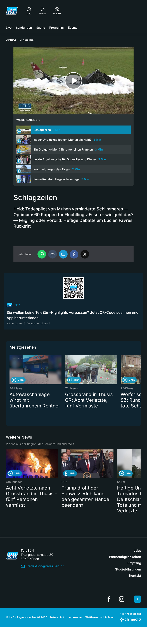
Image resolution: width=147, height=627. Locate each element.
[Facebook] (74, 254)
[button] (52, 254)
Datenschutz (58, 617)
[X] (84, 254)
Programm (56, 27)
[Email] (63, 254)
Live (9, 27)
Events (72, 27)
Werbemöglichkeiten (125, 557)
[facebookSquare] (108, 599)
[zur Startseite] (12, 10)
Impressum (75, 617)
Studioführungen (128, 569)
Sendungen (24, 27)
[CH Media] (130, 618)
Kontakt (135, 575)
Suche (40, 27)
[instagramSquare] (121, 599)
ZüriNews (11, 39)
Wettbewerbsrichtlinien (99, 617)
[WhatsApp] (41, 254)
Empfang (134, 563)
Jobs (137, 550)
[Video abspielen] (73, 80)
